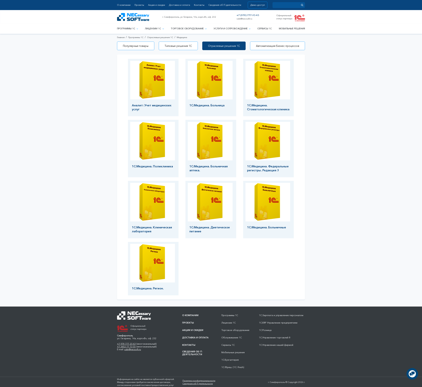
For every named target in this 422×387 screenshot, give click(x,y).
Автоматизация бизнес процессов (277, 45)
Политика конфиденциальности (198, 380)
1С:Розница (265, 330)
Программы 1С (126, 28)
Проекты (139, 5)
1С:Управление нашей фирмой (276, 345)
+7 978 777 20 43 (126, 343)
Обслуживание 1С (231, 337)
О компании (124, 5)
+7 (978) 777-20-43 (248, 15)
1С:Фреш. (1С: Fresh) (232, 367)
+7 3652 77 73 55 (126, 346)
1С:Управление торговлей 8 (274, 337)
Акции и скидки (156, 5)
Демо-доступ (257, 4)
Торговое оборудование (187, 28)
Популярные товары (135, 45)
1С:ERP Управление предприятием (278, 322)
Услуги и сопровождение (231, 28)
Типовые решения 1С (178, 45)
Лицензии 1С (153, 28)
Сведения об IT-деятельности (224, 5)
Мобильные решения (292, 28)
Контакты (199, 5)
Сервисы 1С (264, 28)
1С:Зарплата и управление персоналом (281, 315)
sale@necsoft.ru (244, 18)
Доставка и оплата (179, 5)
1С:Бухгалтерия (230, 359)
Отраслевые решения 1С (224, 45)
